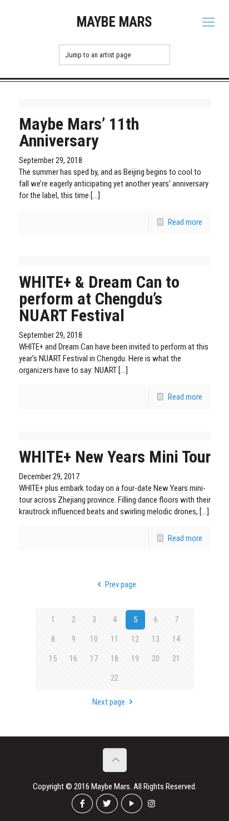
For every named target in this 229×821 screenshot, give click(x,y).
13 (156, 639)
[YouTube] (131, 803)
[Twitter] (106, 803)
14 (176, 639)
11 (114, 639)
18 (114, 658)
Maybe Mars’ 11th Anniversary (79, 132)
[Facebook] (82, 803)
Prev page (120, 584)
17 (94, 658)
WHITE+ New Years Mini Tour (115, 456)
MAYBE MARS (114, 22)
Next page (108, 702)
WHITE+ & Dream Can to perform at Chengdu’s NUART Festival (99, 298)
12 (135, 639)
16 (73, 658)
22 (114, 678)
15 (53, 658)
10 (94, 639)
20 (156, 658)
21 (176, 658)
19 (135, 658)
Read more (185, 222)
